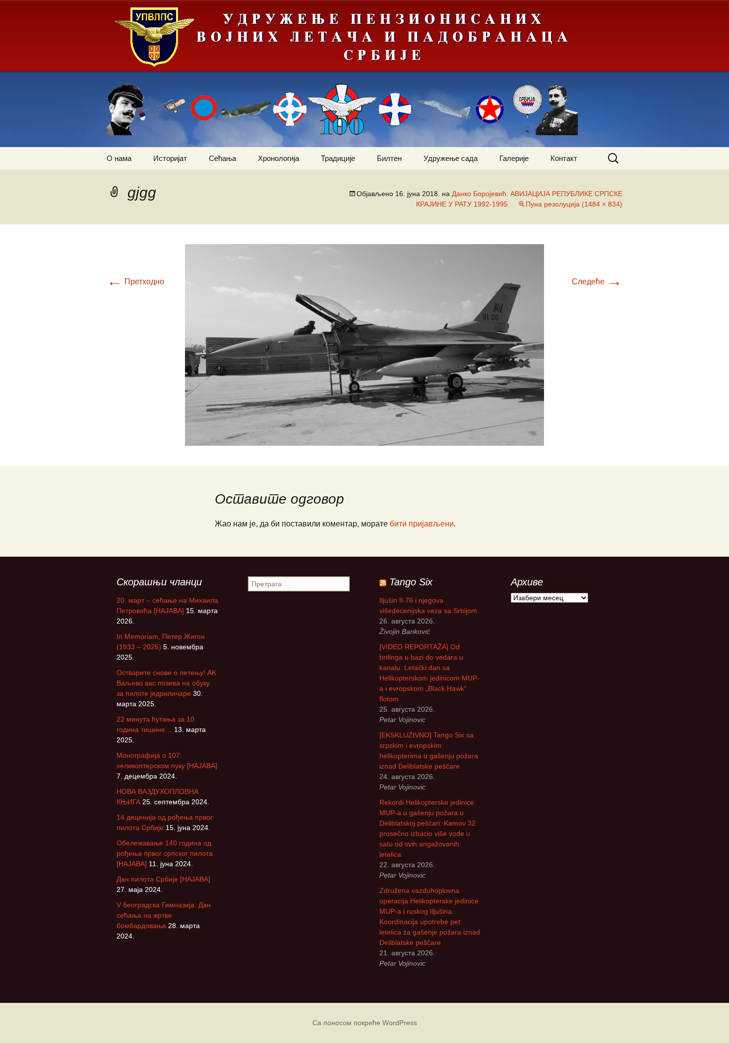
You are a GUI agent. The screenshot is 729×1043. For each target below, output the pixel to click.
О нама (119, 158)
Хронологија (278, 158)
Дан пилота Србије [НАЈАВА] (163, 879)
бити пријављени (422, 524)
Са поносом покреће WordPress (364, 1023)
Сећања (222, 158)
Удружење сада (451, 158)
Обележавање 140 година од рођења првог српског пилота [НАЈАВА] (165, 853)
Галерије (514, 158)
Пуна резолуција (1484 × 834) (574, 204)
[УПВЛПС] (364, 73)
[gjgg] (364, 344)
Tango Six (410, 581)
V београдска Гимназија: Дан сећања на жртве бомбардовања (164, 915)
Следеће (597, 281)
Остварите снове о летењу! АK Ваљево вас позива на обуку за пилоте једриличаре (166, 683)
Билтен (389, 158)
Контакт (563, 158)
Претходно (135, 281)
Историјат (170, 158)
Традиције (338, 158)
